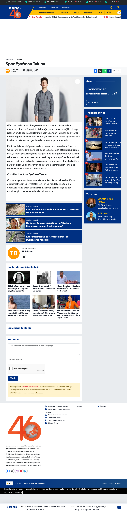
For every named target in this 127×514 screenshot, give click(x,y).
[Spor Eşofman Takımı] (44, 99)
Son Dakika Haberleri (56, 420)
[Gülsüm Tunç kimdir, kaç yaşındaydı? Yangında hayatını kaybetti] (19, 277)
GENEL (19, 59)
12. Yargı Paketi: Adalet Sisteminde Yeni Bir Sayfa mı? (107, 206)
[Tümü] (118, 81)
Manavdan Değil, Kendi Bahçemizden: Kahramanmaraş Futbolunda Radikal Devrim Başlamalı (108, 218)
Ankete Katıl (93, 102)
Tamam (18, 493)
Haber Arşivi (53, 423)
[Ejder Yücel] (91, 216)
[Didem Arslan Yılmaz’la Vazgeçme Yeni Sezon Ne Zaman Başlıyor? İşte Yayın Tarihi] (68, 302)
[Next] (25, 471)
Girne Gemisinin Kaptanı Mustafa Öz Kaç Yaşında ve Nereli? (68, 288)
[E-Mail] (24, 257)
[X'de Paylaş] (100, 71)
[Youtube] (21, 471)
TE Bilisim (27, 251)
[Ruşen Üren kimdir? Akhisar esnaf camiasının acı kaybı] (43, 277)
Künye (79, 406)
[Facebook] (8, 471)
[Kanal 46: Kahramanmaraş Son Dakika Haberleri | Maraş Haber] (15, 12)
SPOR (99, 13)
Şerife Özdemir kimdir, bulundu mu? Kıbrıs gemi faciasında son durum (43, 313)
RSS (10, 483)
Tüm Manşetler (54, 418)
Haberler (9, 59)
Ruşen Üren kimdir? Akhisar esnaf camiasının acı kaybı (43, 288)
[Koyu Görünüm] (111, 7)
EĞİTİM (110, 13)
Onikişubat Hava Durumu (58, 406)
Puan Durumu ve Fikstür (57, 415)
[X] (12, 471)
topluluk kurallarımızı (30, 386)
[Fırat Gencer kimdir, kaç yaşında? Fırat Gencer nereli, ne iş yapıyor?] (19, 302)
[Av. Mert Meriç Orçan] (91, 203)
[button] (119, 13)
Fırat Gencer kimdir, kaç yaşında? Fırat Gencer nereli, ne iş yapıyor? (19, 313)
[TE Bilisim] (14, 253)
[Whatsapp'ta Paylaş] (104, 71)
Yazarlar (65, 8)
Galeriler (41, 8)
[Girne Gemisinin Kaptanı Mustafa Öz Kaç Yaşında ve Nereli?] (68, 277)
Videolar (54, 8)
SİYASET (76, 13)
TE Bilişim (117, 483)
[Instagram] (17, 471)
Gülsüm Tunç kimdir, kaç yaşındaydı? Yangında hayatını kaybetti (19, 288)
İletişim (103, 406)
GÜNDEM (64, 13)
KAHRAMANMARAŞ (47, 13)
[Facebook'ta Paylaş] (95, 71)
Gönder (13, 378)
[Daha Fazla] (109, 71)
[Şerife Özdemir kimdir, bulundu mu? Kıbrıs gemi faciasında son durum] (43, 302)
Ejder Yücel (104, 213)
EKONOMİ (88, 13)
